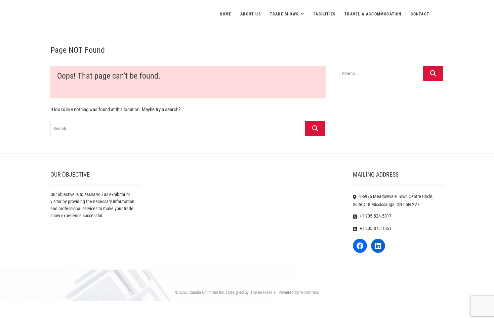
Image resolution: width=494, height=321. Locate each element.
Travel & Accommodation (372, 14)
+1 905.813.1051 (375, 228)
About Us (250, 14)
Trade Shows (284, 14)
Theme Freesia (263, 292)
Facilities (324, 14)
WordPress (309, 292)
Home (225, 14)
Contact (420, 14)
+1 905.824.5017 (375, 216)
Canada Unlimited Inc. (207, 292)
